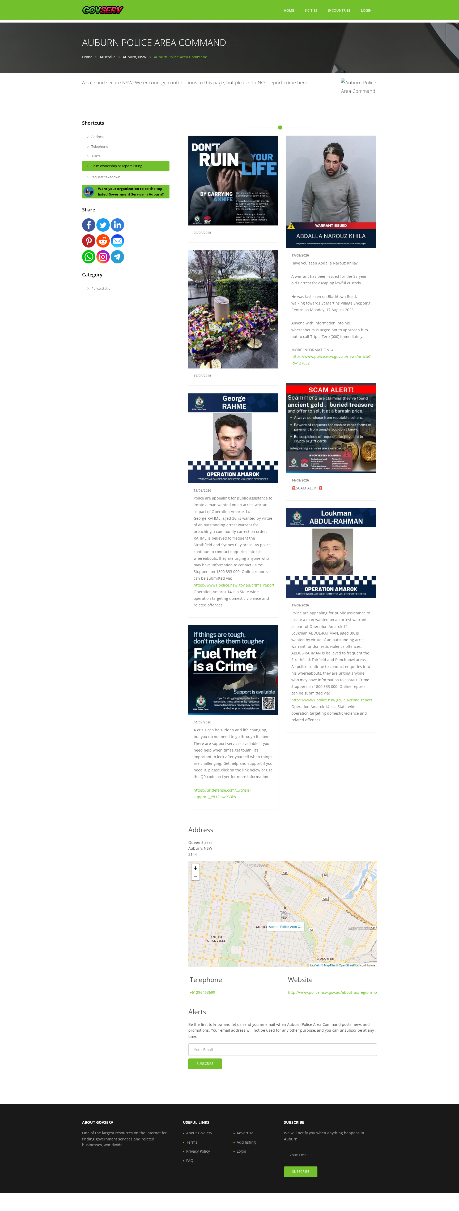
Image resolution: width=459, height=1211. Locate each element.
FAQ (189, 1160)
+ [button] (195, 868)
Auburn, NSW (135, 56)
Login (366, 10)
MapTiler (329, 965)
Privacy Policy (198, 1151)
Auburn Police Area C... (286, 926)
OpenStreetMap (349, 965)
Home (289, 10)
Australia (108, 56)
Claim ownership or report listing (116, 165)
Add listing (246, 1142)
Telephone (99, 146)
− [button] (195, 876)
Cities (312, 10)
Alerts (95, 156)
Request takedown (105, 177)
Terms (191, 1142)
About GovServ (199, 1132)
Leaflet (314, 965)
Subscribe (205, 1063)
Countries (340, 10)
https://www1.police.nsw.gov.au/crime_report (234, 585)
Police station (102, 288)
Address (97, 136)
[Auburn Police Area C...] (284, 916)
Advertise (245, 1132)
